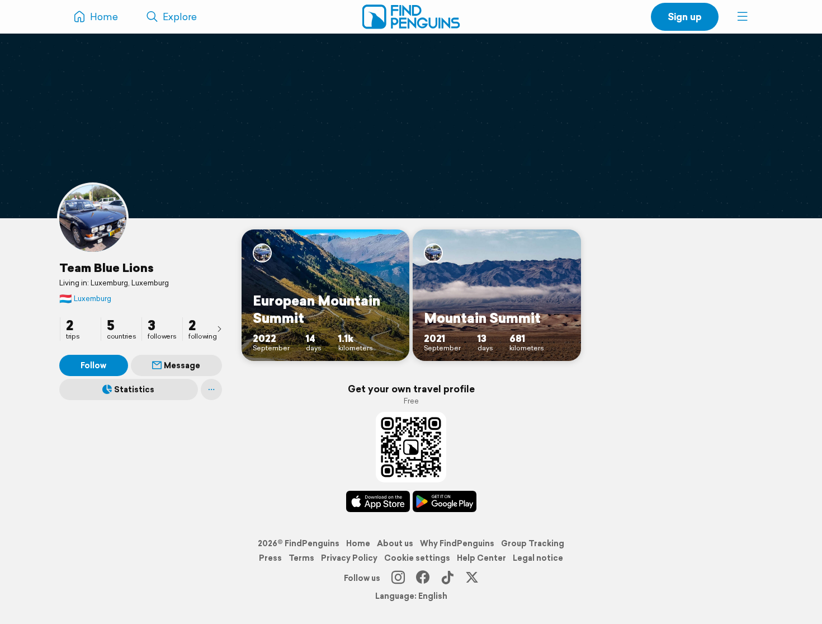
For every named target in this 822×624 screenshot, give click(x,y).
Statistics (134, 389)
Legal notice (538, 558)
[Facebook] (422, 578)
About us (395, 543)
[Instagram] (398, 578)
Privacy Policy (349, 558)
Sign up (685, 17)
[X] (472, 578)
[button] (742, 17)
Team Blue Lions (106, 267)
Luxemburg (85, 298)
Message (182, 365)
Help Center (481, 558)
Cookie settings (417, 558)
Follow (93, 365)
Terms (301, 558)
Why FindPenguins (457, 543)
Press (270, 558)
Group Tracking (532, 543)
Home (358, 543)
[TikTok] (447, 578)
